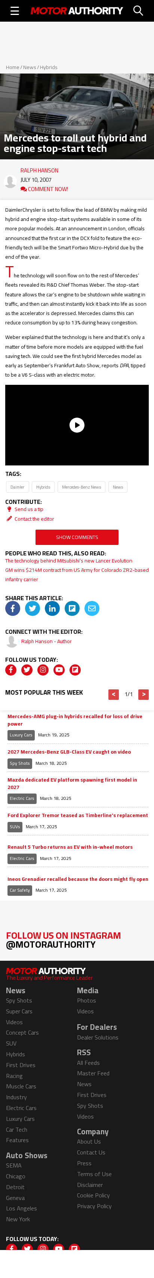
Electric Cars (22, 798)
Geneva (15, 1197)
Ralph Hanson (39, 168)
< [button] (114, 694)
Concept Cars (22, 1032)
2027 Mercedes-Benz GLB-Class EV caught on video (69, 752)
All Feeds (88, 1062)
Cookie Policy (93, 1195)
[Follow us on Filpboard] (75, 670)
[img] (12, 608)
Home (12, 67)
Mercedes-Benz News (81, 487)
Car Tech (16, 1129)
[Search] (138, 11)
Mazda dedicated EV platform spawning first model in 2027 (72, 783)
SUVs (15, 826)
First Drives (21, 1064)
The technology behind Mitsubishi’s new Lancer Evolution (68, 560)
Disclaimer (90, 1184)
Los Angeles (21, 1208)
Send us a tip (28, 509)
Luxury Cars (21, 734)
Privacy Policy (94, 1206)
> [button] (144, 694)
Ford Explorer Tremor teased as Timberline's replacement (77, 815)
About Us (89, 1141)
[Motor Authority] (77, 11)
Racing (14, 1075)
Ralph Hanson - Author (46, 641)
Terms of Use (94, 1173)
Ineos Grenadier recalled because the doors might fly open (77, 879)
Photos (86, 1000)
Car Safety (20, 890)
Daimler (17, 487)
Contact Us (91, 1152)
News (29, 67)
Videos (14, 1022)
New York (18, 1219)
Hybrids (49, 67)
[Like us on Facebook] (10, 670)
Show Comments (77, 537)
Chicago (15, 1176)
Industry (16, 1097)
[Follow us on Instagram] (43, 670)
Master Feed (93, 1073)
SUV (11, 1043)
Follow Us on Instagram (63, 939)
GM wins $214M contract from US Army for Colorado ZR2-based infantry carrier (77, 574)
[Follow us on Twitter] (27, 670)
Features (17, 1139)
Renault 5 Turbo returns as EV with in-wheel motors (70, 847)
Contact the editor (33, 519)
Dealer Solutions (97, 1037)
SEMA (14, 1165)
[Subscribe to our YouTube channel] (59, 670)
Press (84, 1163)
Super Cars (19, 1011)
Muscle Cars (21, 1086)
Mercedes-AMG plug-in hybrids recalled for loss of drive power (74, 720)
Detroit (15, 1187)
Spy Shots (20, 763)
